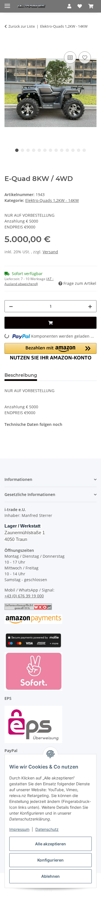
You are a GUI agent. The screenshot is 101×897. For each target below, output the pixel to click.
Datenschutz (47, 829)
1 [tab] (17, 150)
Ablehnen (50, 876)
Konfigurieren (50, 860)
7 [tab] (50, 150)
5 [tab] (39, 150)
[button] (69, 6)
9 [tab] (61, 150)
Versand (50, 251)
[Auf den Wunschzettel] (85, 57)
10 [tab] (67, 150)
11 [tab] (73, 150)
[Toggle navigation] (7, 3)
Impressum (19, 829)
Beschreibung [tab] (20, 375)
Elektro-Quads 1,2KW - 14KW (52, 200)
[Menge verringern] (11, 306)
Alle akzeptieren (50, 843)
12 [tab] (78, 150)
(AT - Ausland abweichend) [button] (29, 281)
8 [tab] (56, 150)
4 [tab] (33, 150)
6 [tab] (45, 150)
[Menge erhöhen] (90, 306)
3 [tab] (28, 150)
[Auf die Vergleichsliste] (70, 57)
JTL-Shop (60, 890)
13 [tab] (84, 150)
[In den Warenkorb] (8, 44)
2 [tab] (22, 150)
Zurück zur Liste (21, 26)
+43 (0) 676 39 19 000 (24, 595)
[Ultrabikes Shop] (32, 6)
